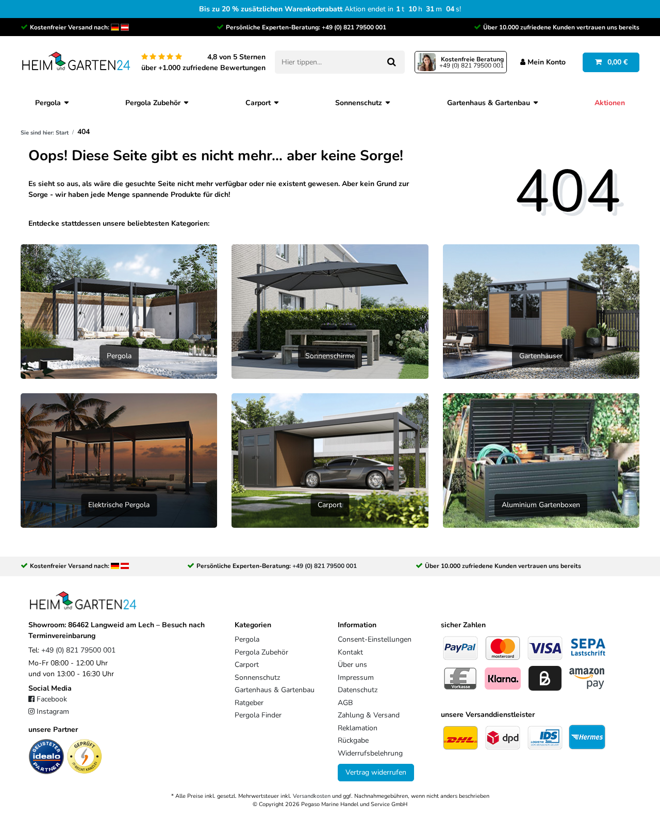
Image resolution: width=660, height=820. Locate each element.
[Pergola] (119, 311)
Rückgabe (353, 740)
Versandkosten (312, 796)
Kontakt (350, 652)
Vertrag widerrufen (375, 772)
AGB (345, 703)
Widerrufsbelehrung (370, 753)
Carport (258, 103)
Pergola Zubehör (152, 103)
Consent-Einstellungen (374, 639)
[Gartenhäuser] (541, 311)
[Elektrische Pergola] (119, 460)
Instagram (53, 711)
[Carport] (330, 460)
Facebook (52, 699)
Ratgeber (249, 703)
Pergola (48, 103)
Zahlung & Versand (369, 715)
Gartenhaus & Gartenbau (488, 103)
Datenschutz (357, 690)
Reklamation (357, 728)
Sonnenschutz (358, 103)
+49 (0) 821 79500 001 (354, 27)
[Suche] (391, 62)
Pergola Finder (258, 715)
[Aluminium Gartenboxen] (541, 460)
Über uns (352, 665)
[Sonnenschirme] (330, 311)
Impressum (356, 677)
